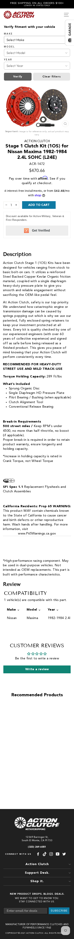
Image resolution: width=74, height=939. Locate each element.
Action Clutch (37, 141)
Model (9, 46)
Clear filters (51, 76)
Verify (17, 76)
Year (8, 59)
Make (8, 33)
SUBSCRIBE (59, 911)
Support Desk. (37, 872)
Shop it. (37, 881)
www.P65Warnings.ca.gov (37, 533)
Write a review (37, 669)
